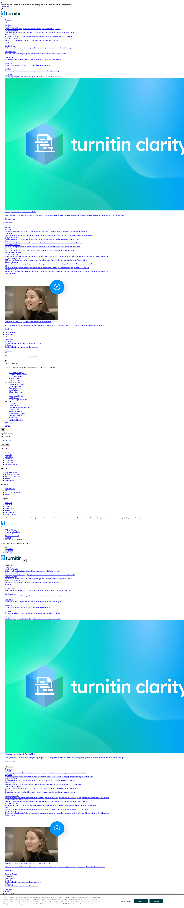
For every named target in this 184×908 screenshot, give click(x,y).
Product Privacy (10, 514)
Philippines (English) (16, 415)
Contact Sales (9, 424)
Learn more (5, 7)
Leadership (9, 505)
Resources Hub (10, 489)
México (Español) (15, 380)
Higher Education (11, 473)
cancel (36, 356)
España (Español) (15, 386)
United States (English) (17, 373)
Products (8, 42)
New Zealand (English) (17, 414)
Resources (8, 223)
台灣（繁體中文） (16, 420)
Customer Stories (11, 332)
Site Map (8, 538)
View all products (11, 464)
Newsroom (9, 334)
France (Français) (15, 388)
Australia (12, 403)
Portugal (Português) (16, 396)
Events (7, 494)
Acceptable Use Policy (12, 532)
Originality (8, 455)
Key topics (8, 227)
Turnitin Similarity (11, 460)
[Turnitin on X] (6, 547)
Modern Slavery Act (12, 536)
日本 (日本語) (14, 409)
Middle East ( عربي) (16, 392)
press (9, 440)
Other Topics (9, 480)
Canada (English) (15, 378)
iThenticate (9, 462)
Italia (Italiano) (14, 390)
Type (6, 437)
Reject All (141, 901)
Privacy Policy (7, 904)
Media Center (9, 508)
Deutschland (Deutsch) (17, 384)
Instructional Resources (13, 492)
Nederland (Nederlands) (17, 394)
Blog (6, 491)
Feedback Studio (10, 453)
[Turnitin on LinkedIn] (9, 551)
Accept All (156, 901)
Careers (7, 506)
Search (31, 357)
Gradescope (9, 457)
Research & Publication (13, 476)
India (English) (14, 405)
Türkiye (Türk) (14, 398)
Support (7, 422)
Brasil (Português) (15, 376)
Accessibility (9, 512)
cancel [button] (2, 9)
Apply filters (5, 444)
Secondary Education (12, 474)
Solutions (8, 20)
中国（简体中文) (15, 417)
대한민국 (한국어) (16, 411)
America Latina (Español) (18, 375)
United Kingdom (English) (18, 400)
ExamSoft (8, 459)
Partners (8, 478)
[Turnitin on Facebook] (9, 549)
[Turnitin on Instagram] (9, 552)
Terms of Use (9, 534)
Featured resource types (13, 252)
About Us (8, 503)
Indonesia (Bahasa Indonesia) (19, 407)
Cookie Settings (126, 901)
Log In (7, 426)
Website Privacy (10, 530)
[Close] (180, 901)
